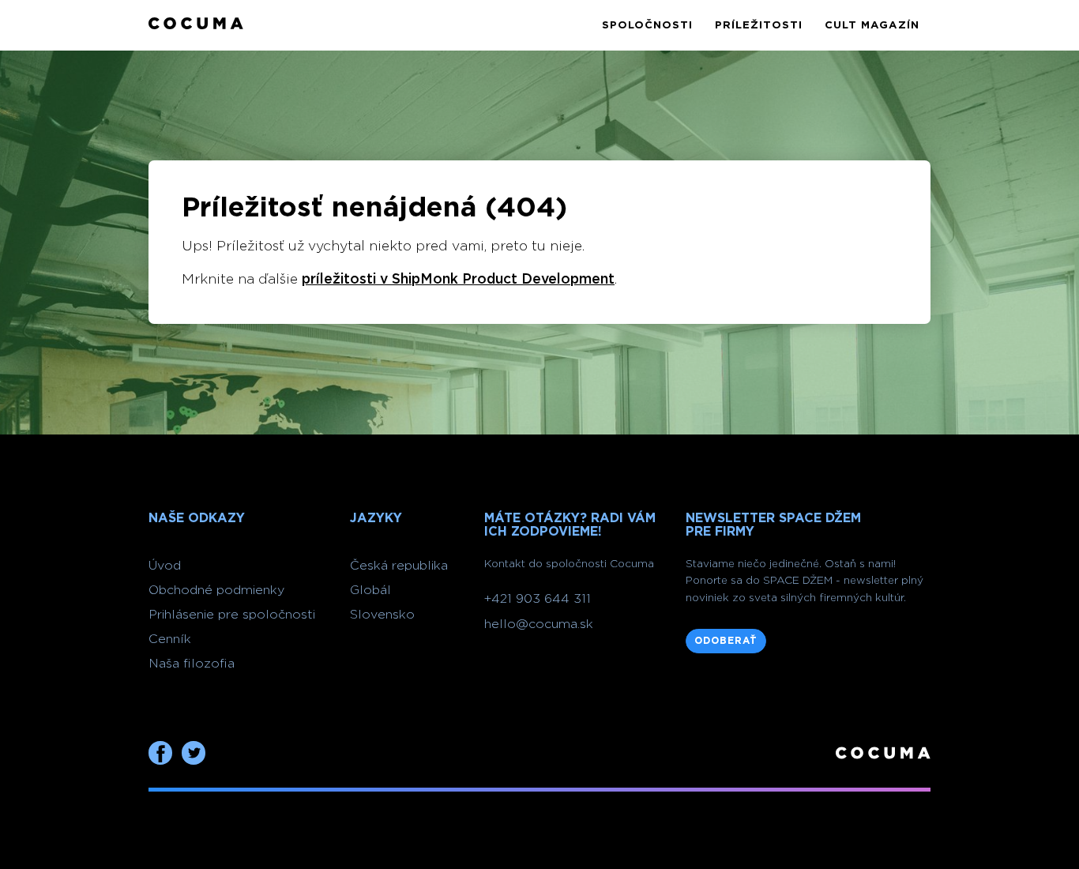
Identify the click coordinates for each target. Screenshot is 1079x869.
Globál (370, 590)
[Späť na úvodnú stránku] (196, 25)
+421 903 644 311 (537, 598)
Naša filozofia (192, 663)
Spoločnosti (647, 25)
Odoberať (726, 640)
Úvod (165, 565)
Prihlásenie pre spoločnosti (232, 614)
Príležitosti (759, 25)
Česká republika (399, 565)
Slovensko (382, 614)
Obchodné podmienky (216, 590)
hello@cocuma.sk (538, 624)
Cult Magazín (872, 25)
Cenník (170, 639)
